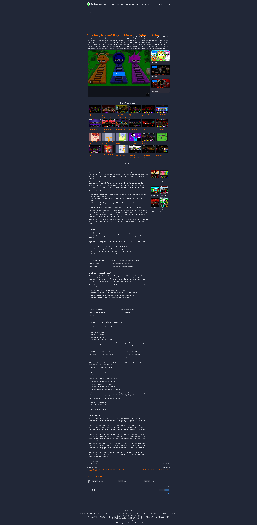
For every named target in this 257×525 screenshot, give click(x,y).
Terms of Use (165, 513)
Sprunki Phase (147, 4)
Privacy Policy (153, 513)
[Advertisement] (128, 23)
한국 (121, 523)
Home (113, 4)
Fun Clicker (137, 515)
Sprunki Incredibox (133, 4)
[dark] (169, 4)
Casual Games (158, 4)
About (144, 513)
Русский (126, 523)
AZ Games (131, 515)
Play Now (120, 74)
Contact (174, 513)
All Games (128, 164)
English (116, 523)
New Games (120, 4)
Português (133, 523)
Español (140, 523)
